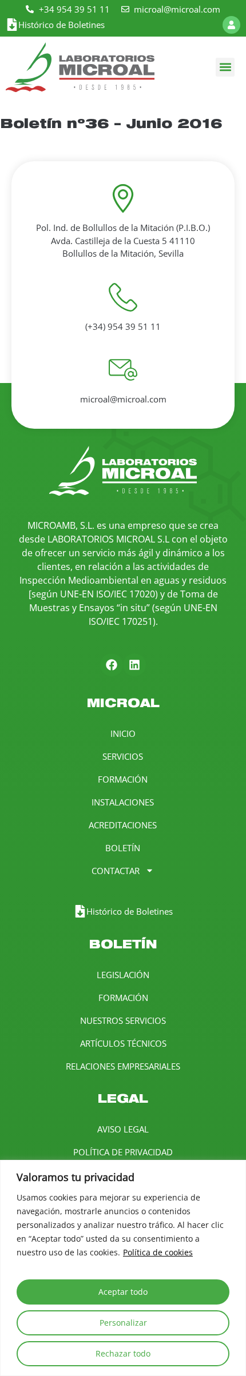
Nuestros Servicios (123, 1020)
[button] (225, 67)
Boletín (122, 847)
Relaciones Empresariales (123, 1066)
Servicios (122, 756)
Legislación (123, 974)
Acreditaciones (123, 825)
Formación (123, 779)
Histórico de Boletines (61, 24)
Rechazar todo (123, 1353)
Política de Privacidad (123, 1152)
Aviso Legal (123, 1129)
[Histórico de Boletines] (12, 24)
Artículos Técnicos (123, 1043)
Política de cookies (158, 1252)
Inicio (123, 733)
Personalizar (123, 1322)
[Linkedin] (134, 664)
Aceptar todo (123, 1291)
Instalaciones (123, 802)
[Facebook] (111, 664)
